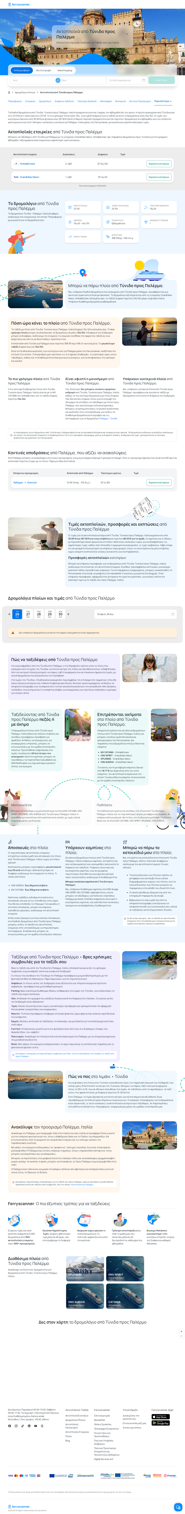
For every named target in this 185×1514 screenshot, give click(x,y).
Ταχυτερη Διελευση (87, 101)
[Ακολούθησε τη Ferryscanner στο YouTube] (35, 1426)
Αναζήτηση (161, 80)
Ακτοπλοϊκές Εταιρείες (77, 1431)
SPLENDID (75, 1274)
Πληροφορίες (15, 101)
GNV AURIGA (76, 1302)
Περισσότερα (161, 101)
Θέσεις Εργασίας (102, 1424)
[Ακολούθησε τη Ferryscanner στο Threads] (42, 1426)
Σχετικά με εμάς (102, 1415)
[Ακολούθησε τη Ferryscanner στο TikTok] (22, 1426)
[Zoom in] (181, 1331)
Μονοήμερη (106, 101)
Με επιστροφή (43, 70)
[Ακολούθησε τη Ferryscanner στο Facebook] (9, 1426)
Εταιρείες (30, 101)
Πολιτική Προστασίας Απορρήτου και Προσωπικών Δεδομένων (107, 1451)
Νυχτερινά (120, 101)
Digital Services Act (103, 1459)
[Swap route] (58, 80)
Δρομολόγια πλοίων (25, 92)
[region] (92, 1365)
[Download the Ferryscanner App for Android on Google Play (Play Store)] (161, 1423)
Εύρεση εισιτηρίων (159, 163)
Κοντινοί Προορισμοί (140, 101)
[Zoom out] (181, 1336)
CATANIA (114, 1302)
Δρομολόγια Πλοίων (75, 1419)
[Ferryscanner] (19, 4)
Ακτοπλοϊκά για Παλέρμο (82, 1184)
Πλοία (68, 1436)
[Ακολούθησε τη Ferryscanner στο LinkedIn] (29, 1426)
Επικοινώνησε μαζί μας (134, 1423)
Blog (67, 1440)
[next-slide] (68, 614)
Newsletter (99, 1419)
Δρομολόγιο (45, 101)
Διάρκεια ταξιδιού (64, 101)
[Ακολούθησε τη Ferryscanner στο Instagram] (16, 1426)
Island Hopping (65, 70)
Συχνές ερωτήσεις (132, 1427)
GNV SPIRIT (115, 1274)
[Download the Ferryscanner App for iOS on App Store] (161, 1416)
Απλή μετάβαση (22, 70)
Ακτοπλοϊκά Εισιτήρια (76, 1415)
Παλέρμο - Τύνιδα (108, 418)
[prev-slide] (9, 614)
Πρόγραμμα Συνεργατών (106, 1428)
